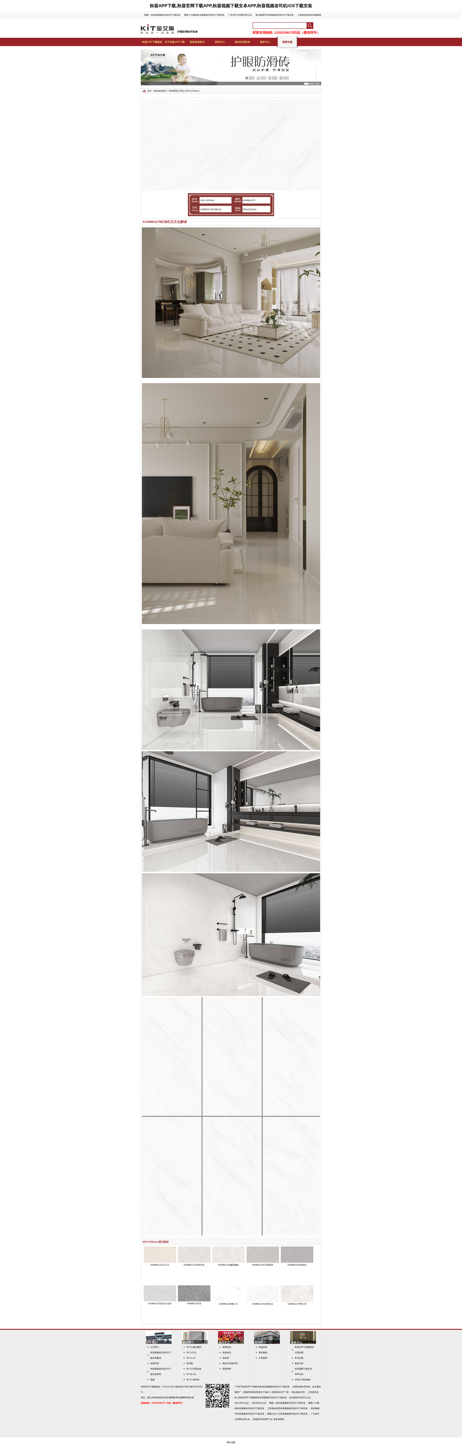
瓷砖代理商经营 (230, 1363)
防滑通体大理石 (176, 91)
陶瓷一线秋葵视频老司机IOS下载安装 (162, 15)
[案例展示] (267, 1343)
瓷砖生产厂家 (282, 1392)
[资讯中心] (231, 1343)
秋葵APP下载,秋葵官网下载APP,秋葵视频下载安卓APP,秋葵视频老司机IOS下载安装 (231, 5)
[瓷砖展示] (195, 1343)
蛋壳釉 (189, 1363)
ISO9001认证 (304, 1397)
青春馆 (226, 1358)
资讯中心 (220, 41)
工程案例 (263, 1358)
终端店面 (263, 1347)
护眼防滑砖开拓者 (187, 31)
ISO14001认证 (242, 1403)
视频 (152, 1379)
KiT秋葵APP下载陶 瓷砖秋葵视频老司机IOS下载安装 (264, 1386)
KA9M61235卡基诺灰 (262, 1265)
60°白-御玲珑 (192, 1379)
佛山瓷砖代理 (298, 1392)
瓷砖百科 (299, 1363)
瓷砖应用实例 (242, 41)
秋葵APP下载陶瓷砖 (150, 1386)
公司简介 (154, 1347)
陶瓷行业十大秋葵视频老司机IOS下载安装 (287, 1414)
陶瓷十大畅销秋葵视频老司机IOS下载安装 (204, 15)
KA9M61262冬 (194, 1303)
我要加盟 (287, 41)
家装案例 (263, 1352)
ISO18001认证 (259, 1403)
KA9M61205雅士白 (228, 1304)
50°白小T (190, 1358)
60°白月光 (191, 1352)
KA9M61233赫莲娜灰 (228, 1265)
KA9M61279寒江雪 (297, 1304)
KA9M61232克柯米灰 (194, 1265)
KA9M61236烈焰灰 (297, 1265)
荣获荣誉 (227, 1369)
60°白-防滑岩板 (193, 1369)
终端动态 (227, 1352)
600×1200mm (192, 91)
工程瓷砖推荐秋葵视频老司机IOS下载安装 (287, 1408)
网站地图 (231, 1442)
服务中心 (265, 41)
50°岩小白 (191, 1374)
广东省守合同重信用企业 (240, 15)
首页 (149, 91)
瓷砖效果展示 (197, 41)
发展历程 (154, 1363)
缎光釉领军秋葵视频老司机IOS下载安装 (275, 15)
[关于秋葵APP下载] (159, 1343)
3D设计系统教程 (303, 1379)
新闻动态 (227, 1347)
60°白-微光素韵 (193, 1347)
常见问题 (299, 1358)
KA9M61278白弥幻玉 (262, 1304)
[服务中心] (303, 1343)
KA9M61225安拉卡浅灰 (159, 1303)
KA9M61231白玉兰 (160, 1265)
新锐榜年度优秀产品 (262, 1419)
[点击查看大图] (232, 190)
